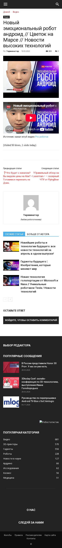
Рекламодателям (34, 535)
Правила (19, 535)
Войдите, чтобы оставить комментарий (31, 320)
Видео (16, 12)
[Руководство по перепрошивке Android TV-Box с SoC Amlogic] (11, 402)
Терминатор (12, 51)
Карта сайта (50, 535)
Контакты (31, 538)
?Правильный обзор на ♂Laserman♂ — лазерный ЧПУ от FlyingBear (45, 176)
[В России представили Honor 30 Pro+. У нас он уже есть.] (11, 367)
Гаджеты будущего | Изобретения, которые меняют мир (36, 265)
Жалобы (8, 535)
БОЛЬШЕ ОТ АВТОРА (38, 234)
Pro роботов (41, 136)
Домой (6, 12)
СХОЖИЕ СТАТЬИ (14, 234)
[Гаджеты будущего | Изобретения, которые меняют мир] (11, 265)
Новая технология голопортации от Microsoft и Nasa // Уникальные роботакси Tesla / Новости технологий (39, 284)
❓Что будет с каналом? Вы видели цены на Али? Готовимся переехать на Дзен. (17, 177)
